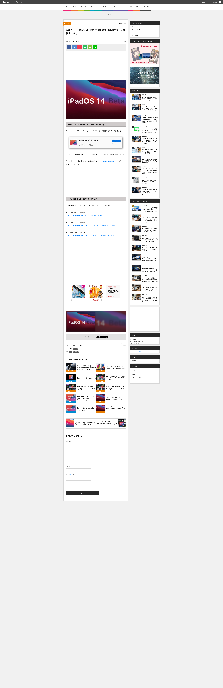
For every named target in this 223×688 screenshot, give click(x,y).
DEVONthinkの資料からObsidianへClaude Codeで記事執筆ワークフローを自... (149, 270)
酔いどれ (69, 41)
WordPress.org (135, 381)
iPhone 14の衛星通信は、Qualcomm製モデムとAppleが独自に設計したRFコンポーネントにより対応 (86, 367)
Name (68, 466)
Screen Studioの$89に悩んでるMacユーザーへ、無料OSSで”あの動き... (149, 249)
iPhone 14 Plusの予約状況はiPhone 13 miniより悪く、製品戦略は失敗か (115, 367)
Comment (69, 441)
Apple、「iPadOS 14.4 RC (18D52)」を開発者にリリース (85, 215)
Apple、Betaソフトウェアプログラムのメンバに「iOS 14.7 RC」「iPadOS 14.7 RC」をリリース (86, 398)
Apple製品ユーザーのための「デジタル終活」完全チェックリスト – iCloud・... (149, 289)
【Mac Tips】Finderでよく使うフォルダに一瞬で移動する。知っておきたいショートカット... (149, 220)
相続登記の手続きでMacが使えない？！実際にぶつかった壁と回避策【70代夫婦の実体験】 (149, 300)
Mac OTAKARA (134, 339)
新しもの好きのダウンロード (137, 341)
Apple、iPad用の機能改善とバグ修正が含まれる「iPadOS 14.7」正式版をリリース (116, 388)
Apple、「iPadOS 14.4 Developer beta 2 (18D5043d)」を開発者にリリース (90, 225)
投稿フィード (135, 374)
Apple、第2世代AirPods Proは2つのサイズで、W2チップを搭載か (149, 181)
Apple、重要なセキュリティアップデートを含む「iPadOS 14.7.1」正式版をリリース (86, 388)
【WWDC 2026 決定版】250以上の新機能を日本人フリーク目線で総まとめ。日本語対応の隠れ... (150, 120)
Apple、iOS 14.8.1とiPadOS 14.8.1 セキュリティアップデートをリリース (86, 377)
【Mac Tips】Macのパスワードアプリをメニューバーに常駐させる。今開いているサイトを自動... (149, 141)
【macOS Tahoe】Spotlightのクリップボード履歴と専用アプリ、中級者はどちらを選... (149, 109)
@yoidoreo (92, 337)
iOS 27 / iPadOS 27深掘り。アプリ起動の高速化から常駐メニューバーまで (149, 99)
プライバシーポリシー (137, 352)
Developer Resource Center (110, 161)
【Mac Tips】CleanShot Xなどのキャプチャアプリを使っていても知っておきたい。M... (149, 192)
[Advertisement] (96, 66)
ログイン (134, 370)
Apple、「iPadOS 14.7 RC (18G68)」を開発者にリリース (114, 398)
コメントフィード (136, 377)
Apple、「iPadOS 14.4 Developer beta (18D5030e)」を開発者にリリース (90, 235)
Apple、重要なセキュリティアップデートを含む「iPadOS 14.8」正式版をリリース (115, 378)
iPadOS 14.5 (76, 351)
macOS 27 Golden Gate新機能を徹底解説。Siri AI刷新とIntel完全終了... (149, 161)
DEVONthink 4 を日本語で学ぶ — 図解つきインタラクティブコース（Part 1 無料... (150, 240)
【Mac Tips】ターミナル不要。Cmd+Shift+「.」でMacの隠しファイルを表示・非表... (149, 260)
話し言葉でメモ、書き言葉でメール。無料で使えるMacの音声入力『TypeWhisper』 (149, 230)
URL (67, 483)
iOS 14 (71, 381)
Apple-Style (133, 338)
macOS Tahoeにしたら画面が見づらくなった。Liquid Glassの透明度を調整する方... (150, 209)
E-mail (68, 475)
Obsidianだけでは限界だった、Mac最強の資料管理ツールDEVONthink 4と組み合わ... (150, 279)
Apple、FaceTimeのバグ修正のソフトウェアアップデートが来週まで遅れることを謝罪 (149, 130)
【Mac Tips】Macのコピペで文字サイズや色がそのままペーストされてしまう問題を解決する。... (149, 171)
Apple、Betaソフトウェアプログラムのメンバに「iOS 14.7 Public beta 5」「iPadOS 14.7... (86, 408)
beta (70, 351)
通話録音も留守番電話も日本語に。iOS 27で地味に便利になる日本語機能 (149, 151)
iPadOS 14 (67, 23)
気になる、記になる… (136, 343)
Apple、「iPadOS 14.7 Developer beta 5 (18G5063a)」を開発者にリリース (115, 408)
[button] (220, 2)
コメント (76, 345)
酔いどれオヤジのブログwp (12, 2)
